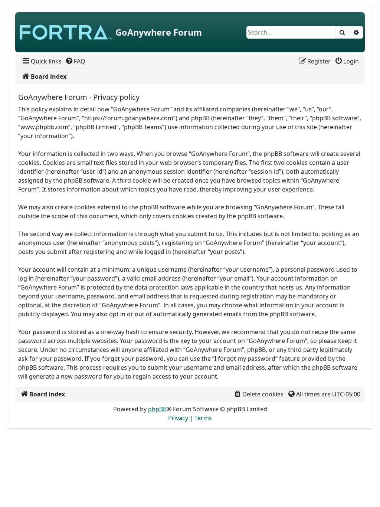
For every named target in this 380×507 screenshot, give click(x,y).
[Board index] (66, 32)
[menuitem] (41, 61)
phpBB (157, 409)
